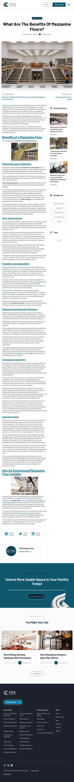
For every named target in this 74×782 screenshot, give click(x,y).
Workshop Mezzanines (10, 752)
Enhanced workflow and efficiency (20, 309)
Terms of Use (7, 774)
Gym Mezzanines (24, 719)
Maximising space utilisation (16, 164)
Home (57, 713)
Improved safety (10, 416)
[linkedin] (12, 765)
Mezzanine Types (24, 731)
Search (58, 731)
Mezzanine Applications (10, 726)
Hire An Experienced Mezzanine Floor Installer (23, 472)
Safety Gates (7, 742)
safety (27, 124)
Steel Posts (40, 726)
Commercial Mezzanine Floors (26, 714)
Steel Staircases (8, 745)
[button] (68, 4)
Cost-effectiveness (12, 218)
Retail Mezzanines (25, 738)
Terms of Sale (35, 770)
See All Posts (37, 673)
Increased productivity (14, 359)
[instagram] (8, 765)
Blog (57, 720)
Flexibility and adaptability (15, 263)
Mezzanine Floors (37, 18)
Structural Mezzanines (10, 749)
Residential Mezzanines (26, 735)
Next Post (66, 94)
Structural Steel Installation (45, 733)
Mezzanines (8, 710)
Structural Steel (42, 710)
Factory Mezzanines (9, 719)
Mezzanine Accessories (26, 722)
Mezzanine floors (7, 105)
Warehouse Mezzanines (26, 749)
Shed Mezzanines (24, 742)
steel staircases (38, 282)
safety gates (9, 437)
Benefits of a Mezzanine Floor (22, 137)
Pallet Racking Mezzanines (8, 736)
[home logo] (10, 694)
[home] (22, 5)
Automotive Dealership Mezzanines (10, 714)
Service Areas (60, 717)
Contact (46, 4)
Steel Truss (40, 729)
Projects (58, 724)
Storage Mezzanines (25, 745)
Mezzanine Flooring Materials (25, 727)
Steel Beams (40, 719)
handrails (19, 353)
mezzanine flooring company (29, 513)
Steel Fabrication (42, 722)
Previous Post (9, 94)
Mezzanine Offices (9, 731)
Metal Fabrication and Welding (43, 714)
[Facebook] (5, 765)
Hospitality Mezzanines (10, 722)
